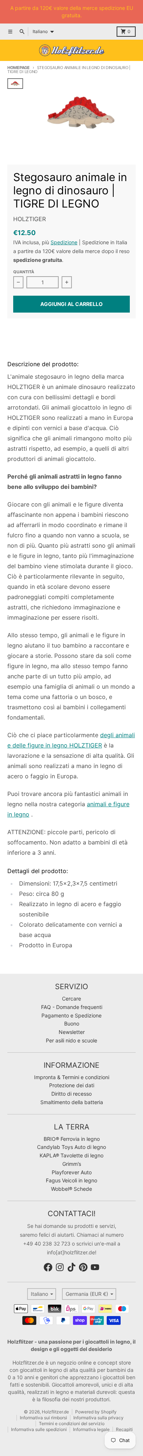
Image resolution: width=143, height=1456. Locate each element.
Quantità (23, 271)
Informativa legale (91, 1429)
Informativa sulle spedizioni (39, 1429)
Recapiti (124, 1429)
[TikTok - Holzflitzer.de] (71, 1267)
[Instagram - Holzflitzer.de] (59, 1267)
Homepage (18, 67)
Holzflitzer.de (55, 1411)
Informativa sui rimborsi (43, 1417)
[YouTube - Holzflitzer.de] (95, 1267)
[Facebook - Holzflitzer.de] (48, 1267)
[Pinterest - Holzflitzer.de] (83, 1267)
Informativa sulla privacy (98, 1417)
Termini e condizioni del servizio (71, 1423)
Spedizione (64, 242)
